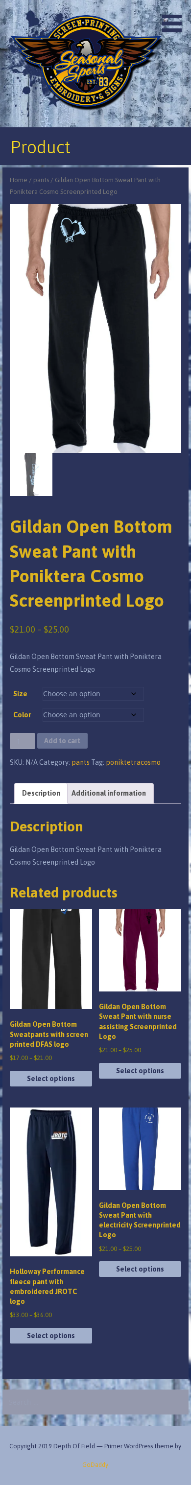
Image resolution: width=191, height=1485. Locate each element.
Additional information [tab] (109, 793)
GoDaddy (95, 1464)
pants (41, 180)
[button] (175, 17)
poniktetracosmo (133, 762)
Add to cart (62, 741)
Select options (51, 1079)
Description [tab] (41, 793)
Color (22, 715)
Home (18, 180)
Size (20, 694)
